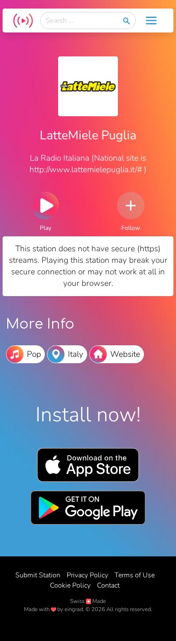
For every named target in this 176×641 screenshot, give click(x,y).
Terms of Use (134, 575)
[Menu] (151, 20)
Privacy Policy (87, 575)
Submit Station (37, 575)
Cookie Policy (70, 585)
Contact (108, 585)
